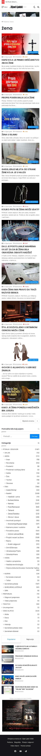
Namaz (11, 504)
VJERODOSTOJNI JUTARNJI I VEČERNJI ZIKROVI (26, 647)
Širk (7, 476)
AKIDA (7, 456)
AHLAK (7, 453)
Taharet (11, 510)
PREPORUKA (7, 594)
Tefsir (8, 580)
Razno (8, 541)
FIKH (6, 487)
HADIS (7, 558)
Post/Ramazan (14, 507)
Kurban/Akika (13, 500)
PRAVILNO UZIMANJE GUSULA (26, 656)
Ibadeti (8, 493)
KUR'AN (7, 574)
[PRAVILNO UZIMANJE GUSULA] (8, 659)
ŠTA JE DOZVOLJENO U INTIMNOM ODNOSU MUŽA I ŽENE (19, 329)
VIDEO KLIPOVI (8, 611)
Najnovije (30, 639)
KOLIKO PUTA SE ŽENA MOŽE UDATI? (20, 209)
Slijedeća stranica (28, 421)
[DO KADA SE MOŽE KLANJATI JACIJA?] (8, 669)
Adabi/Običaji (11, 490)
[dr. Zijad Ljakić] (18, 6)
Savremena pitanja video (13, 628)
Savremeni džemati (11, 631)
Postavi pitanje (26, 746)
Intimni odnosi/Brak (16, 534)
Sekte (8, 473)
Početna (6, 22)
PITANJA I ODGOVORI (10, 449)
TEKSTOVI (6, 604)
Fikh (6, 621)
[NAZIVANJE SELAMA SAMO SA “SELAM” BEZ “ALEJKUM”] (8, 690)
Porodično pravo (12, 531)
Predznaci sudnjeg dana (15, 470)
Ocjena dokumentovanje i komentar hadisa (22, 568)
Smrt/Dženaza (11, 548)
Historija (7, 624)
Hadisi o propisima (13, 561)
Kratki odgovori (14, 544)
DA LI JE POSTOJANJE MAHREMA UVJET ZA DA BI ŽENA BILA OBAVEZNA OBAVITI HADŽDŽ (19, 249)
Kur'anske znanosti (13, 577)
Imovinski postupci (13, 520)
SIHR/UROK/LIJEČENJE (13, 587)
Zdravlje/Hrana (12, 554)
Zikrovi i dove (13, 517)
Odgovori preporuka (12, 597)
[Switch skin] (34, 7)
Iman (8, 459)
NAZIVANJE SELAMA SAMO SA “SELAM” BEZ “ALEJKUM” (26, 688)
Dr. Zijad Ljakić (7, 57)
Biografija (17, 742)
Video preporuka (11, 601)
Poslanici (9, 466)
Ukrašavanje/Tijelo (13, 551)
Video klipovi (14, 746)
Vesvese (9, 483)
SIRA (6, 590)
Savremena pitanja (11, 584)
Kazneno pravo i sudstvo (15, 527)
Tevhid (8, 480)
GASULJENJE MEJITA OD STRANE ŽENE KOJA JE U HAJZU (19, 171)
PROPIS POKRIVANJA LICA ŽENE (18, 97)
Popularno (11, 639)
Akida (7, 614)
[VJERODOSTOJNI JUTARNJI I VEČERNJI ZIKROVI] (8, 649)
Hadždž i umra (14, 497)
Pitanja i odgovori (28, 742)
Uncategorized (8, 607)
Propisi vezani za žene (15, 537)
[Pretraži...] (38, 7)
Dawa (7, 618)
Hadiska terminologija (14, 565)
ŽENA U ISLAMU (9, 134)
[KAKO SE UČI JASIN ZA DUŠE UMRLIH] (8, 679)
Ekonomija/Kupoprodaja (17, 524)
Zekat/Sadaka (13, 514)
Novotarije (10, 463)
